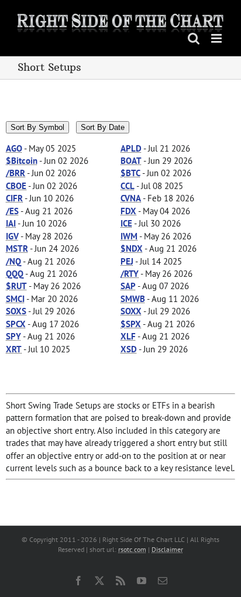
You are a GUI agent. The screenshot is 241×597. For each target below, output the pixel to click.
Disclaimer (167, 549)
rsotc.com (132, 549)
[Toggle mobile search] (193, 38)
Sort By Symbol (37, 127)
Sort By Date (103, 127)
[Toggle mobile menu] (217, 38)
